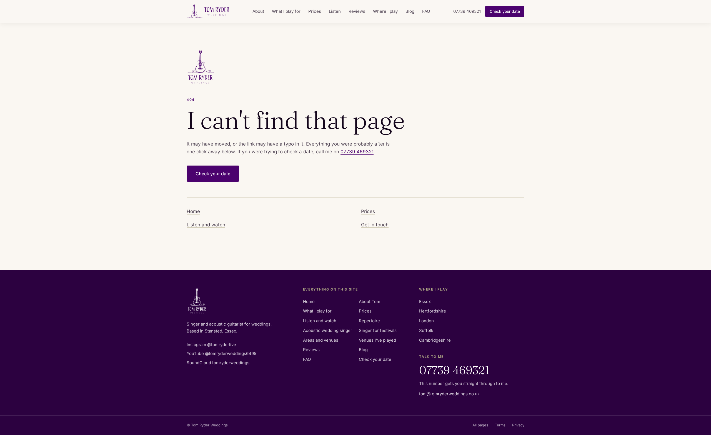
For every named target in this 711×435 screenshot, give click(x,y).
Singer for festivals (378, 330)
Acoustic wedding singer (327, 330)
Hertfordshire (432, 311)
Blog (409, 11)
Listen (335, 11)
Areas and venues (320, 340)
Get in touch (375, 225)
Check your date (505, 11)
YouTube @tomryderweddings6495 (221, 353)
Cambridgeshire (435, 340)
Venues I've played (377, 340)
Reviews (357, 11)
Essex (425, 301)
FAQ (426, 11)
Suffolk (426, 330)
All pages (480, 425)
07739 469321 (467, 11)
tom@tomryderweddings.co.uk (449, 393)
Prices (314, 11)
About (258, 11)
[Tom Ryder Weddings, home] (208, 11)
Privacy (518, 425)
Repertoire (369, 320)
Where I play (385, 11)
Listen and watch (206, 225)
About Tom (369, 301)
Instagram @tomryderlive (211, 344)
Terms (500, 425)
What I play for (286, 11)
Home (193, 211)
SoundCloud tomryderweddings (218, 362)
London (426, 320)
